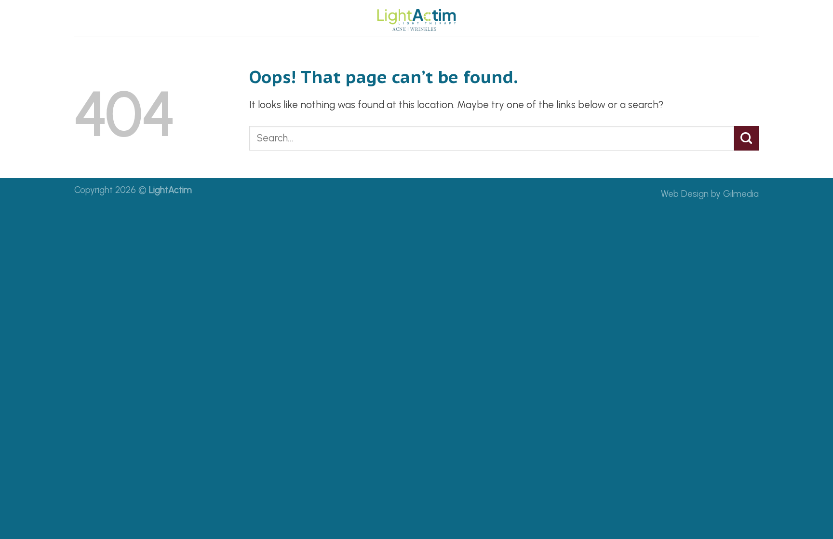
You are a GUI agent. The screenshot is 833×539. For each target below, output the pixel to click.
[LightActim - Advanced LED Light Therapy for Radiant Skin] (416, 18)
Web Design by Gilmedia (710, 193)
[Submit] (746, 138)
